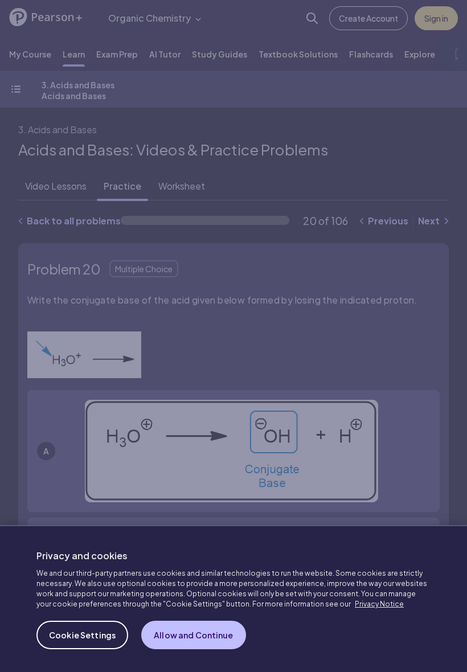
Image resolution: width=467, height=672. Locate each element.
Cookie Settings (82, 635)
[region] (233, 598)
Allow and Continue (193, 635)
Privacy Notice (379, 604)
